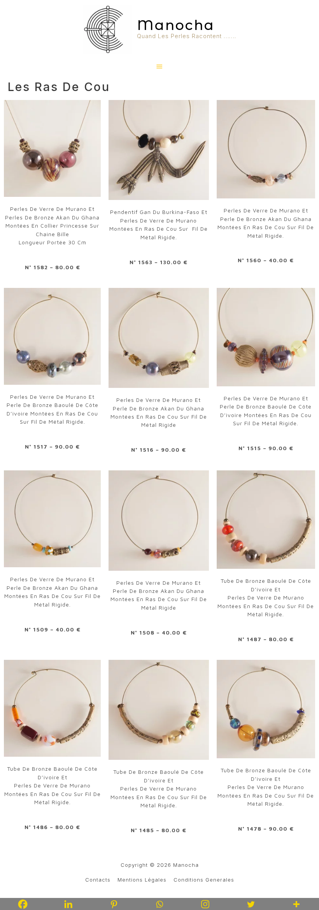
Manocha (176, 25)
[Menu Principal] (160, 67)
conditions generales (204, 880)
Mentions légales (142, 880)
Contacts (97, 880)
